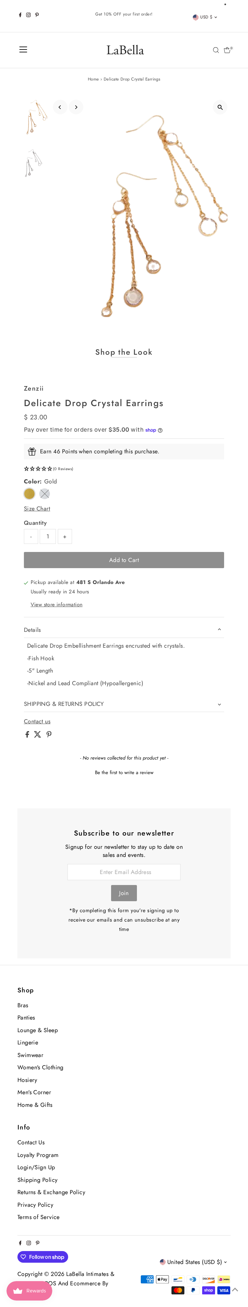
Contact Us (31, 1142)
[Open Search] (216, 50)
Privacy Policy (35, 1205)
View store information (57, 604)
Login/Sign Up (36, 1167)
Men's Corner (34, 1092)
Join (124, 893)
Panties (26, 1017)
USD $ (206, 17)
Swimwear (30, 1055)
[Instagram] (28, 16)
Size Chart (37, 509)
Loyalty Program (38, 1155)
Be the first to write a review (124, 772)
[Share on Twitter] (38, 735)
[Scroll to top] (235, 1289)
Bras (22, 1005)
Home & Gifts (34, 1105)
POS (50, 1283)
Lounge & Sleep (37, 1030)
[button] (124, 469)
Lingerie (27, 1042)
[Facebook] (20, 16)
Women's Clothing (40, 1067)
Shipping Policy (37, 1180)
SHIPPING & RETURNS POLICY (64, 704)
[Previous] (60, 107)
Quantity (35, 523)
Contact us (37, 721)
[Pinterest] (37, 16)
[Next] (76, 107)
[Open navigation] (23, 50)
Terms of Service (38, 1217)
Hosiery (27, 1080)
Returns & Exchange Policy (51, 1192)
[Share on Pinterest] (49, 735)
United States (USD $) (194, 1262)
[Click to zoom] (220, 107)
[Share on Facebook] (28, 735)
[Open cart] (227, 50)
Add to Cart (124, 560)
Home (93, 79)
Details (32, 630)
